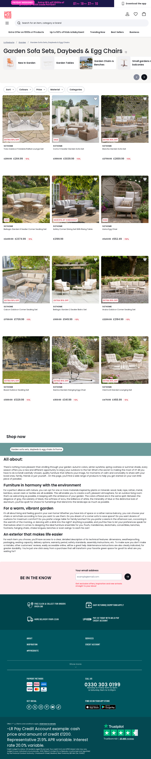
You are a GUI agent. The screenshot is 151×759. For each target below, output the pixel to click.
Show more (75, 664)
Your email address (87, 570)
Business (134, 32)
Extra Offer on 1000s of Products (26, 32)
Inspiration (32, 644)
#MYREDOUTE (33, 650)
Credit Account (92, 644)
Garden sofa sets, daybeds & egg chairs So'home (36, 449)
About (29, 638)
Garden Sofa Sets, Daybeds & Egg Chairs (49, 42)
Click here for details (47, 724)
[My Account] (127, 14)
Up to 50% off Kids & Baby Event (67, 32)
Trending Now (97, 32)
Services (89, 638)
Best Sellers (117, 32)
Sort (8, 89)
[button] (143, 14)
